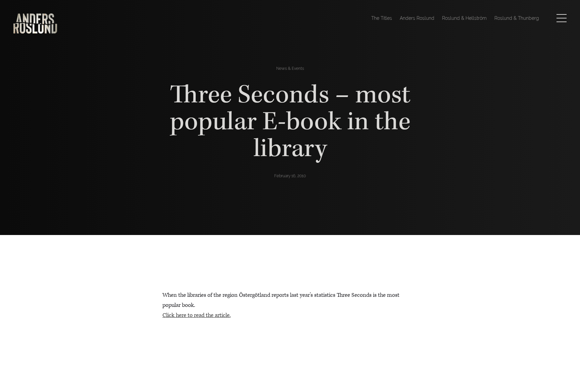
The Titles (381, 18)
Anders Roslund (417, 18)
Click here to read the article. (196, 315)
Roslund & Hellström (464, 18)
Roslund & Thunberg (516, 18)
